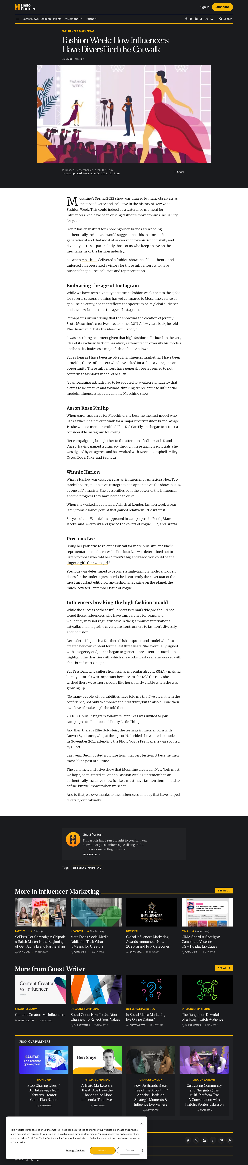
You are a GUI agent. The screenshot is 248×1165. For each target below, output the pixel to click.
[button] (72, 19)
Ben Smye (99, 1105)
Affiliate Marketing (97, 1079)
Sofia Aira (24, 952)
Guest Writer (75, 58)
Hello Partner (31, 1160)
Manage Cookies (75, 1150)
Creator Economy (26, 1008)
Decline (130, 1150)
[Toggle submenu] (82, 18)
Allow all (102, 1150)
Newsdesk (77, 931)
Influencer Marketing (78, 31)
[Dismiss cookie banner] (141, 1123)
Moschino (89, 260)
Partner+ (21, 931)
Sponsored (44, 1079)
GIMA (185, 931)
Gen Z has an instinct (83, 229)
